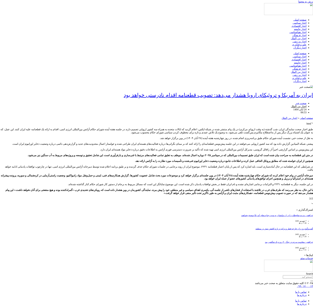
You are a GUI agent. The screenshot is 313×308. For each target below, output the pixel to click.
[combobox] (298, 277)
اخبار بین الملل (298, 38)
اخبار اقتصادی (298, 26)
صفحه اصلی (299, 19)
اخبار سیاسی (299, 23)
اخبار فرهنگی (299, 35)
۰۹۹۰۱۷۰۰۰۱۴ (305, 286)
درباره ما (301, 295)
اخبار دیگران (299, 47)
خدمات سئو (306, 258)
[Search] (311, 280)
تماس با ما (300, 292)
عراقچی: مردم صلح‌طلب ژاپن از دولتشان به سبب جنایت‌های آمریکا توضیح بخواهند (277, 215)
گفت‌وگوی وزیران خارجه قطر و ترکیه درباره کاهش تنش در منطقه (284, 228)
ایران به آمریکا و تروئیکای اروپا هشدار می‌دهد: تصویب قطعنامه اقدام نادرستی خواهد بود (218, 95)
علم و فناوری (299, 44)
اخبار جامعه (300, 29)
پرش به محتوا (305, 1)
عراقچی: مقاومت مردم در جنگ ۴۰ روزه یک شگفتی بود (289, 242)
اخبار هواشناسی (297, 32)
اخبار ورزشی (299, 41)
